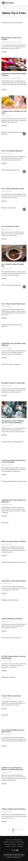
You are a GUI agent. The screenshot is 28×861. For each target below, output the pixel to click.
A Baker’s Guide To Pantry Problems (13, 809)
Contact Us (20, 844)
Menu (25, 2)
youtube (17, 850)
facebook (12, 850)
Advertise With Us (17, 840)
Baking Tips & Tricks (6, 42)
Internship (20, 846)
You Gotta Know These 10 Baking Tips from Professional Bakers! (12, 421)
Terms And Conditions (10, 844)
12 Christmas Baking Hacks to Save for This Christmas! (13, 461)
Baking (14, 42)
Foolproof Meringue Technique (11, 619)
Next (13, 832)
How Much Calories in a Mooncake (13, 383)
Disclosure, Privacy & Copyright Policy (14, 842)
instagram (15, 850)
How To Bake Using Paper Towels (12, 189)
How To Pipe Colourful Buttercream (13, 304)
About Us (8, 840)
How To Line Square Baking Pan (12, 151)
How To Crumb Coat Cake (10, 226)
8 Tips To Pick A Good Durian (11, 696)
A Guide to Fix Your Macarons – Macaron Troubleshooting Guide (12, 768)
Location (7, 846)
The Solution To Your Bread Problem (13, 581)
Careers (13, 846)
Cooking (19, 42)
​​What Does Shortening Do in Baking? (13, 541)
